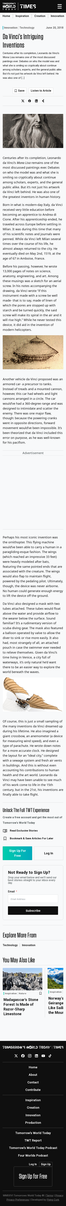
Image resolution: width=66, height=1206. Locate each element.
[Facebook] (23, 1056)
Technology (26, 27)
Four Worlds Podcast (33, 1155)
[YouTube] (43, 1056)
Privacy (59, 1195)
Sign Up (46, 1164)
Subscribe (33, 910)
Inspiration (22, 16)
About (33, 1074)
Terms (49, 1195)
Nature (22, 993)
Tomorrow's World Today (33, 1133)
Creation (39, 16)
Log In (48, 853)
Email (11, 891)
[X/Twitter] (16, 1056)
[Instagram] (30, 1056)
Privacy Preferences (17, 1199)
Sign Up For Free (17, 853)
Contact (33, 1082)
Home (6, 16)
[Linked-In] (36, 1056)
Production (33, 1122)
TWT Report (33, 1140)
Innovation (57, 16)
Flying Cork (53, 1199)
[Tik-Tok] (50, 1056)
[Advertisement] (33, 493)
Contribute (33, 1090)
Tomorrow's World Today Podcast (33, 1148)
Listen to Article (41, 90)
